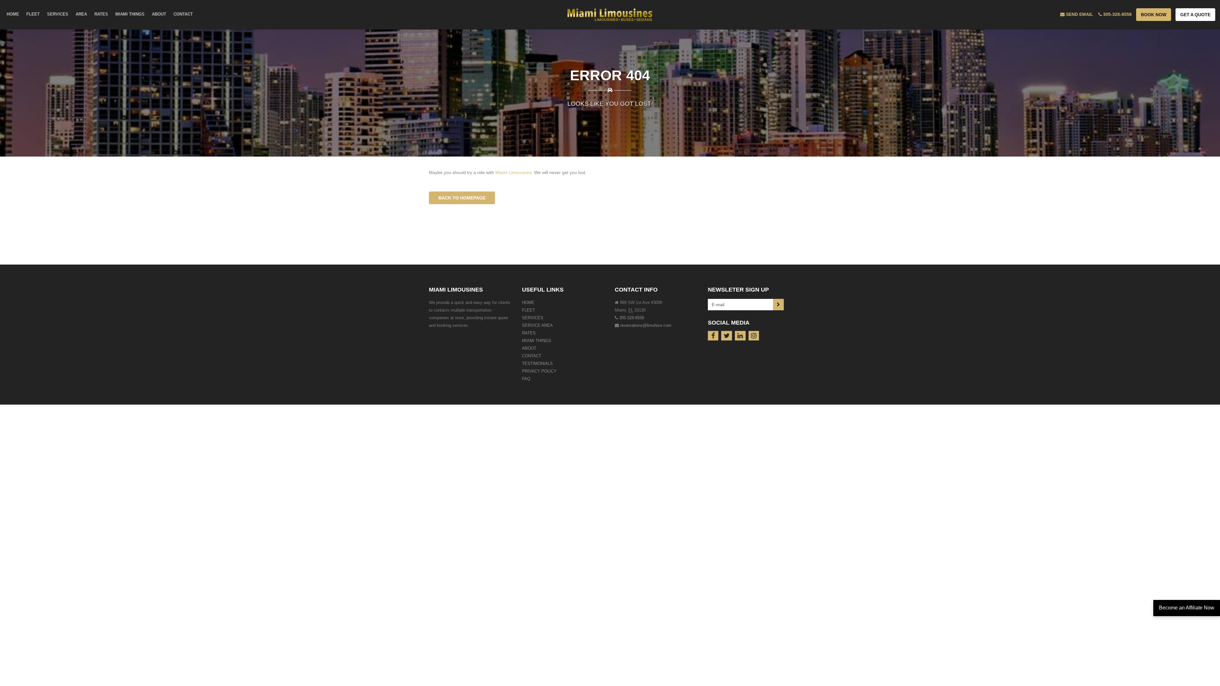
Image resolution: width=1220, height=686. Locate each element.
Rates (529, 333)
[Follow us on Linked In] (740, 335)
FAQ (526, 378)
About (529, 348)
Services (532, 317)
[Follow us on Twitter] (726, 335)
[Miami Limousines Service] (610, 13)
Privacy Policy (539, 371)
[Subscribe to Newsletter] (778, 304)
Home (528, 302)
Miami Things (536, 340)
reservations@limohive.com (645, 325)
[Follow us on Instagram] (754, 335)
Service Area (537, 325)
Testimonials (537, 363)
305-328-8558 (631, 317)
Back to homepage (461, 197)
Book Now (1153, 14)
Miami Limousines (513, 172)
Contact (531, 355)
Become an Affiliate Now (1186, 607)
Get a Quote (1195, 14)
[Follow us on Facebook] (713, 335)
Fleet (528, 310)
